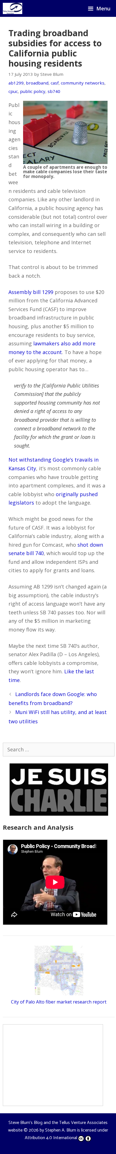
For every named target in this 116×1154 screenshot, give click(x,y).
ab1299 (16, 83)
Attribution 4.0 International (51, 1138)
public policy (32, 91)
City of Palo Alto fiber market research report (58, 1002)
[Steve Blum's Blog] (12, 8)
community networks (82, 83)
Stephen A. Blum (60, 1130)
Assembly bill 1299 (30, 292)
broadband (37, 83)
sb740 (54, 91)
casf (55, 83)
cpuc (13, 91)
